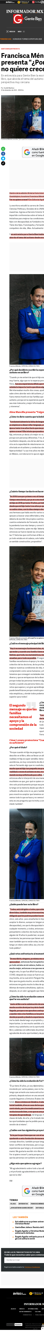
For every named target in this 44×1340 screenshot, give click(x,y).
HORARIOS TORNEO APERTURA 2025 (27, 39)
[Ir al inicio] (25, 11)
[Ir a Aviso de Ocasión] (19, 1291)
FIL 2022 (13, 1204)
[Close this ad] (42, 1328)
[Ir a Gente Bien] (34, 1)
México (21, 1309)
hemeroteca (27, 1315)
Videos (12, 32)
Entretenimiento (25, 1311)
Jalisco (13, 1309)
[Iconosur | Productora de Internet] (10, 1324)
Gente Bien (5, 49)
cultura (38, 1311)
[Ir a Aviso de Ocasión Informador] (10, 1)
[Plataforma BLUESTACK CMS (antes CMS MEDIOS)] (18, 1324)
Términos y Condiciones (32, 1267)
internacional (33, 1309)
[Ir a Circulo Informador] (22, 1)
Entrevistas (23, 1204)
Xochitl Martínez (9, 88)
